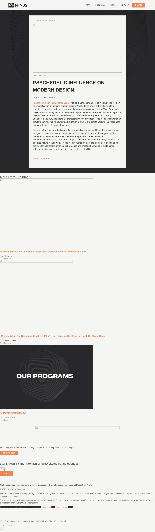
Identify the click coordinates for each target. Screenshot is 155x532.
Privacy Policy (46, 507)
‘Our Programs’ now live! (13, 412)
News (113, 5)
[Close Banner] (1, 528)
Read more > (5, 259)
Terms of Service (61, 507)
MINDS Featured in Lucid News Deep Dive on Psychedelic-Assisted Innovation (43, 251)
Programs (100, 5)
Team (88, 5)
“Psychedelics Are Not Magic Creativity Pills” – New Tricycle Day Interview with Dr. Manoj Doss (52, 336)
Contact (124, 5)
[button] (77, 163)
